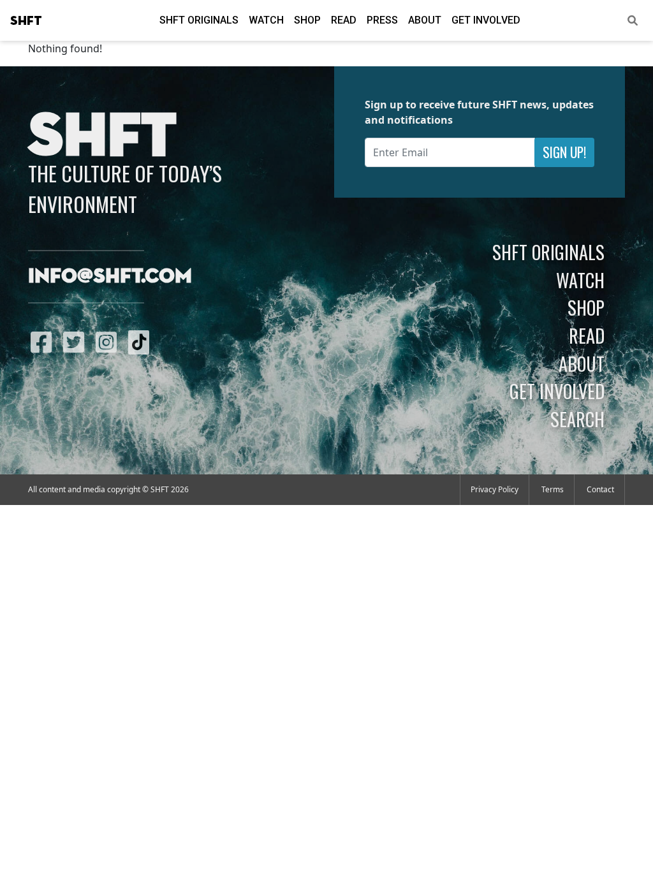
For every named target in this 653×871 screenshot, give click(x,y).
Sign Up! (564, 152)
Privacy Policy (494, 489)
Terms (552, 489)
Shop (307, 20)
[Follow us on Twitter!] (77, 341)
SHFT (26, 21)
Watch (266, 20)
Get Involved (485, 20)
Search (577, 419)
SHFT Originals (198, 20)
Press (382, 20)
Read (343, 20)
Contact (600, 489)
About (424, 20)
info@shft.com (110, 277)
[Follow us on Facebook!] (44, 341)
